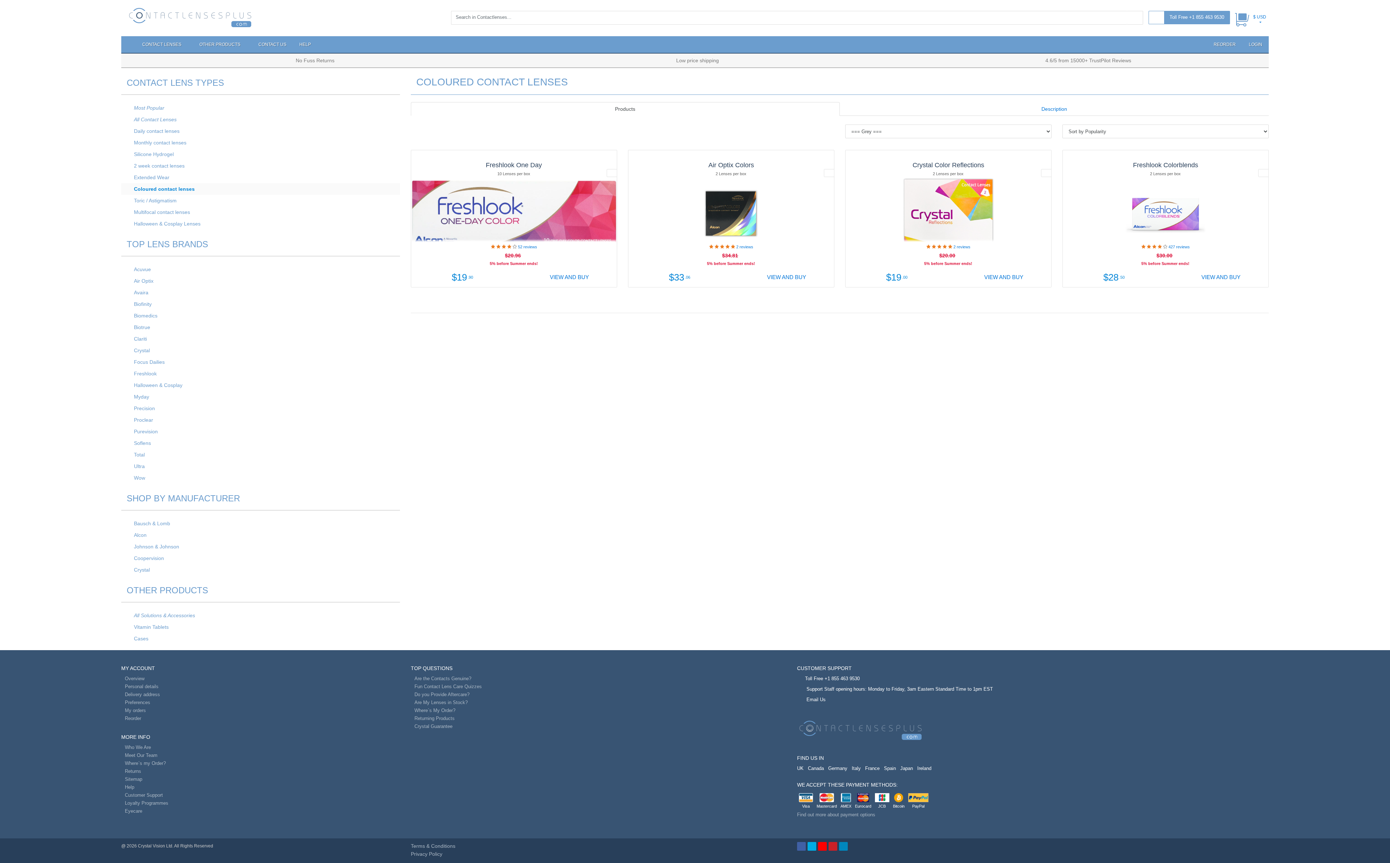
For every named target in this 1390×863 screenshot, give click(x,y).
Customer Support (144, 795)
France (872, 768)
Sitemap (133, 779)
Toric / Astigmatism (155, 200)
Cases (141, 638)
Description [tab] (1054, 109)
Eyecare (133, 811)
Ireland (924, 768)
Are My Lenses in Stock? (441, 702)
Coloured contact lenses (164, 189)
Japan (906, 768)
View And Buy (568, 277)
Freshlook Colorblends (1165, 165)
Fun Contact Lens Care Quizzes (448, 686)
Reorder (1224, 44)
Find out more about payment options (836, 814)
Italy (856, 768)
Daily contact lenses (157, 131)
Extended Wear (151, 177)
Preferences (137, 702)
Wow (139, 478)
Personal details (142, 686)
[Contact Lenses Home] (190, 17)
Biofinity (143, 304)
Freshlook (145, 373)
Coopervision (149, 558)
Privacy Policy (426, 854)
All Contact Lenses (155, 119)
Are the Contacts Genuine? (442, 678)
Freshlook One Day (514, 165)
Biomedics (145, 316)
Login (1255, 44)
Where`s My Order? (434, 710)
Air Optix (143, 281)
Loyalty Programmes (146, 803)
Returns (133, 771)
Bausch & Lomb (152, 523)
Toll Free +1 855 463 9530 (1197, 17)
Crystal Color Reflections (948, 165)
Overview (134, 678)
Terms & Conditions (433, 846)
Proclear (143, 420)
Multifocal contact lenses (162, 212)
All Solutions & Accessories (164, 615)
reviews (527, 247)
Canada (816, 768)
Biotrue (142, 327)
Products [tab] (625, 109)
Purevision (146, 431)
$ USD (1259, 17)
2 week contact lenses (159, 166)
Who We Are (138, 747)
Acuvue (142, 269)
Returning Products (434, 718)
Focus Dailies (149, 362)
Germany (837, 768)
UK (800, 768)
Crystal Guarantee (433, 726)
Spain (890, 768)
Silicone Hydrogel (154, 154)
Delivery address (142, 694)
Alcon (140, 535)
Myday (141, 397)
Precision (144, 408)
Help (305, 44)
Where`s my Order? (145, 763)
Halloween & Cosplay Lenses (167, 224)
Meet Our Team (141, 755)
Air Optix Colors (731, 165)
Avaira (141, 292)
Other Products (220, 44)
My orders (135, 710)
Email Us (816, 699)
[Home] (128, 44)
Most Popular (149, 108)
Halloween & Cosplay (158, 385)
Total (139, 455)
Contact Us (272, 44)
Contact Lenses (162, 44)
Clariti (140, 339)
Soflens (142, 443)
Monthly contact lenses (160, 143)
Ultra (139, 466)
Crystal (142, 350)
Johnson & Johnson (156, 547)
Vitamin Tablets (151, 627)
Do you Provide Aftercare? (441, 694)
